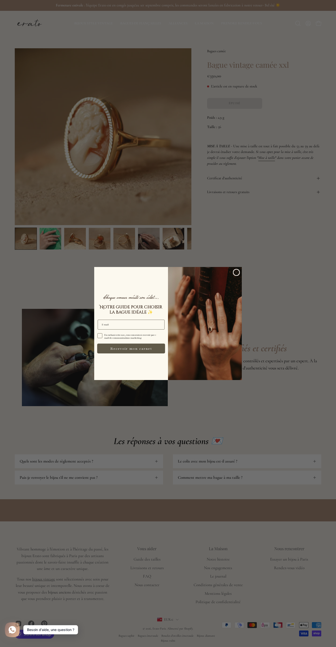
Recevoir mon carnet (131, 348)
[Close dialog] (236, 272)
